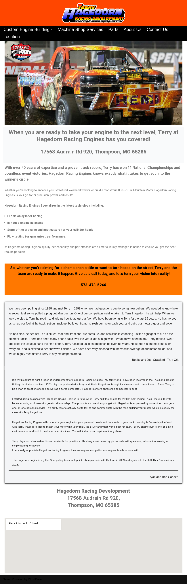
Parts (113, 29)
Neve (6, 579)
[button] (51, 29)
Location (11, 36)
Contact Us (157, 29)
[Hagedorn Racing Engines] (93, 13)
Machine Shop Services (80, 29)
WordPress (35, 579)
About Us (133, 29)
